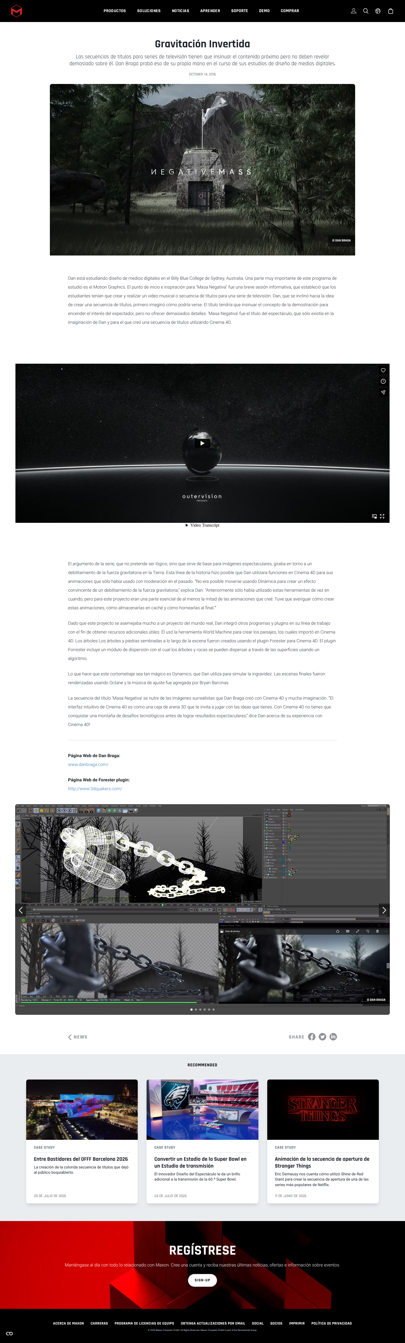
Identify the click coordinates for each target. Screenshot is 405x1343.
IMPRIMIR (297, 1323)
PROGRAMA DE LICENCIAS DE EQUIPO (144, 1323)
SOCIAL (258, 1323)
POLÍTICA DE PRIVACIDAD (331, 1323)
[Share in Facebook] (311, 1036)
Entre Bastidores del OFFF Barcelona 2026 (81, 1159)
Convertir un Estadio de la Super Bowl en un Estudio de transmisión (200, 1163)
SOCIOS (276, 1323)
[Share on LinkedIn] (333, 1036)
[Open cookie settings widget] (9, 1333)
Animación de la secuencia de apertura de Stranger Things (322, 1163)
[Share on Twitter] (322, 1036)
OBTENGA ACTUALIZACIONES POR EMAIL (213, 1323)
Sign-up (202, 1280)
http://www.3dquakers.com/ (95, 788)
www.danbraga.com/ (88, 764)
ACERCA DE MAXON (68, 1323)
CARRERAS (99, 1323)
